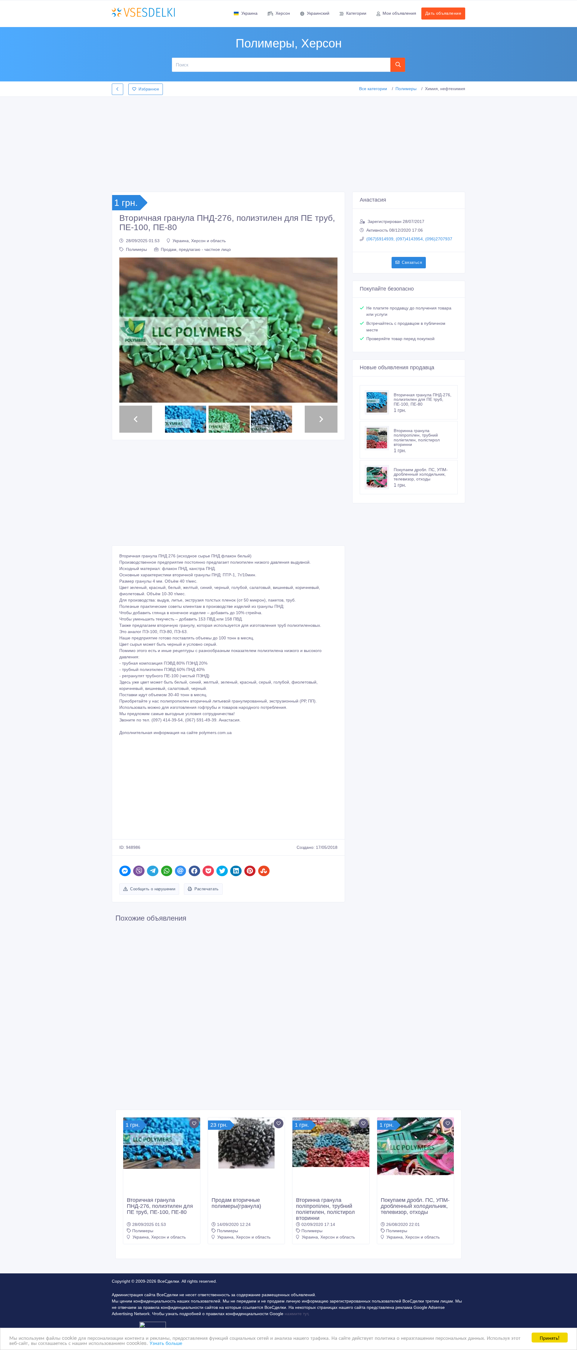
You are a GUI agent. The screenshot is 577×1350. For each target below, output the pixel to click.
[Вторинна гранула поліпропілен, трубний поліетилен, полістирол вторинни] (379, 438)
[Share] (125, 871)
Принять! (550, 1337)
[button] (127, 330)
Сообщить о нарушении (152, 889)
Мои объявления (399, 13)
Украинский (318, 13)
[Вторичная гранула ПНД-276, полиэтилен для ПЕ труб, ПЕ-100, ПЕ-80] (379, 402)
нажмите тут (296, 1313)
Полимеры (406, 88)
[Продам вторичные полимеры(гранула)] (246, 1143)
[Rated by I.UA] (152, 1326)
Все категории (373, 88)
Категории (356, 13)
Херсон (283, 13)
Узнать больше (166, 1342)
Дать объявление (443, 13)
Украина (249, 13)
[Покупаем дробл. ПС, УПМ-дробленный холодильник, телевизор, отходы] (379, 477)
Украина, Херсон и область (199, 240)
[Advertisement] (288, 142)
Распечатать (206, 889)
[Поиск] (397, 65)
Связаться (412, 262)
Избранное (149, 89)
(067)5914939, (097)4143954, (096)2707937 (409, 238)
